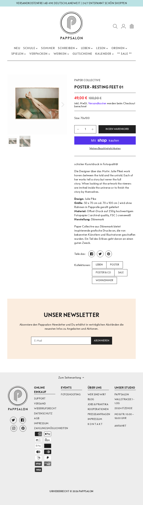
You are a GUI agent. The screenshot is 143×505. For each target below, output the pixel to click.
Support (40, 398)
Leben (99, 264)
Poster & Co (103, 272)
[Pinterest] (23, 428)
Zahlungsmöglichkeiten (51, 428)
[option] (37, 104)
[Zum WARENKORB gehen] (131, 26)
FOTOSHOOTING (71, 394)
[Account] (123, 26)
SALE (121, 272)
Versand (40, 403)
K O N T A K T (95, 424)
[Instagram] (13, 428)
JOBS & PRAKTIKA (98, 404)
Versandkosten (97, 103)
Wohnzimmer (104, 280)
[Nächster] (58, 104)
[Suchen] (115, 26)
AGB (36, 418)
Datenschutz (43, 413)
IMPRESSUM (95, 419)
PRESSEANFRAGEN (99, 414)
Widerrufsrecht (45, 408)
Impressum (41, 423)
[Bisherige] (16, 104)
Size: (77, 118)
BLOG (91, 399)
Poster (114, 264)
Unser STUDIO (125, 387)
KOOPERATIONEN (98, 409)
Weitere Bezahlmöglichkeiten (105, 148)
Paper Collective (87, 80)
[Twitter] (13, 420)
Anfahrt (120, 425)
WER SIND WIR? (97, 394)
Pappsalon (86, 491)
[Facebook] (22, 420)
